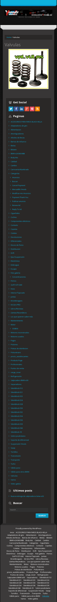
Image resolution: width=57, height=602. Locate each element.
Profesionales (16, 364)
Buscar (15, 181)
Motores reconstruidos (20, 332)
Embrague (15, 265)
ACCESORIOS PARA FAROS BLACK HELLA (26, 122)
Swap (13, 448)
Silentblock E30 (17, 408)
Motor (13, 324)
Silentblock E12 (17, 388)
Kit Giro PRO (15, 305)
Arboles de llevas (18, 137)
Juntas (13, 297)
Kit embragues (16, 301)
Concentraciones (19, 277)
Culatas (14, 233)
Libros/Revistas (17, 308)
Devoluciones (16, 237)
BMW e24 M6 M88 (18, 153)
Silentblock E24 (17, 400)
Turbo (13, 464)
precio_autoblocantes (19, 356)
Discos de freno (17, 245)
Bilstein (14, 149)
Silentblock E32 (17, 412)
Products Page (16, 360)
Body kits (14, 157)
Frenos (13, 281)
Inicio (13, 289)
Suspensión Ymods (18, 444)
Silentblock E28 (17, 404)
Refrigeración (16, 376)
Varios (13, 480)
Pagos (13, 340)
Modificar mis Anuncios (21, 193)
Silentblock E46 (17, 428)
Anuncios (16, 177)
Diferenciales (16, 241)
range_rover (16, 372)
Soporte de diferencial (20, 440)
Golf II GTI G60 (16, 285)
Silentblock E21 (17, 392)
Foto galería (15, 273)
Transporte (15, 460)
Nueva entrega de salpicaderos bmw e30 (27, 496)
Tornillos (14, 452)
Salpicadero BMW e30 (19, 380)
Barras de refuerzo (18, 141)
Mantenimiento (17, 320)
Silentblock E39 (17, 424)
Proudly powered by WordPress (28, 528)
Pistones (14, 344)
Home (9, 37)
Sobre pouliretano (18, 436)
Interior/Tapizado (18, 293)
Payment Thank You (20, 197)
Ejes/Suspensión (17, 257)
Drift (12, 253)
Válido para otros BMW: (20, 472)
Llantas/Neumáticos (19, 312)
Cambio (14, 165)
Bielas (13, 145)
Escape (14, 269)
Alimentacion (16, 129)
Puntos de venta (17, 368)
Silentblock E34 (17, 416)
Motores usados (17, 336)
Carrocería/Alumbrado (20, 169)
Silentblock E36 (17, 420)
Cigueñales (15, 213)
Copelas (14, 229)
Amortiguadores (17, 133)
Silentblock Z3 (16, 432)
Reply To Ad (17, 209)
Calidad (14, 161)
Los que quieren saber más (22, 316)
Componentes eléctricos (20, 221)
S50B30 (15, 328)
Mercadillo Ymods (19, 189)
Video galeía (16, 484)
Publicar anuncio (19, 201)
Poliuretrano (16, 352)
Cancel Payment (18, 185)
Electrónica (15, 261)
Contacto (14, 225)
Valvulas (14, 476)
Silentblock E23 (17, 396)
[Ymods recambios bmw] (28, 12)
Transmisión (16, 456)
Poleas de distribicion (19, 348)
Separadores (16, 384)
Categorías (15, 173)
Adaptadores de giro (19, 126)
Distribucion (15, 249)
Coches (14, 217)
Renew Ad (16, 205)
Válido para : (16, 468)
